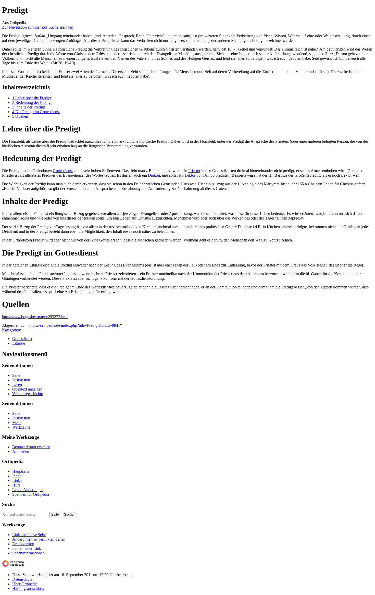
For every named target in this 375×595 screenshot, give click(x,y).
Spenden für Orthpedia (30, 494)
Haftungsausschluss (28, 588)
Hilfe (16, 485)
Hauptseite (20, 471)
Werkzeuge (21, 427)
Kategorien (11, 330)
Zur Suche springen (57, 27)
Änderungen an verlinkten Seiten (38, 539)
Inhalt (16, 476)
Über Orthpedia (25, 584)
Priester (194, 170)
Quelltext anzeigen (27, 389)
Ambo (209, 175)
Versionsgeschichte (27, 394)
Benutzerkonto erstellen (31, 447)
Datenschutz (22, 579)
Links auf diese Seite (29, 534)
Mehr (16, 422)
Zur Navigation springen (22, 27)
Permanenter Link (26, 548)
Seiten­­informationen (28, 553)
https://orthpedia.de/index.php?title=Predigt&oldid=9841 (74, 325)
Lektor (190, 175)
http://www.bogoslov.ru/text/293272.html (35, 316)
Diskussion (21, 380)
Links (16, 480)
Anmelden (20, 451)
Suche (8, 504)
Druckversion (23, 544)
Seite (16, 375)
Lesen (17, 384)
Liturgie (18, 343)
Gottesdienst (63, 170)
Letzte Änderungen (27, 490)
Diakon (154, 175)
